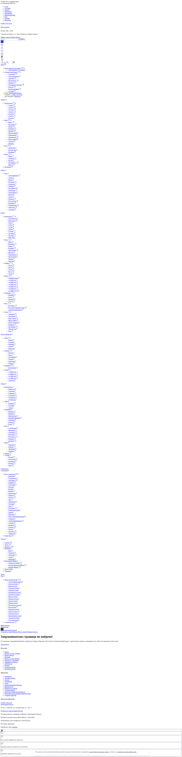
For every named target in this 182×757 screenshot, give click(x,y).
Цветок (8, 351)
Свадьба (12, 78)
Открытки (12, 555)
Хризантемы (13, 205)
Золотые (11, 261)
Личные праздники (12, 72)
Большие (12, 441)
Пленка (11, 422)
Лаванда (11, 495)
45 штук (11, 114)
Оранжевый (13, 135)
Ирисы (11, 194)
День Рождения (14, 76)
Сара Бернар (13, 428)
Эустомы (12, 209)
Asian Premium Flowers (30, 632)
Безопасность (9, 687)
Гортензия (12, 485)
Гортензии (12, 190)
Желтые (11, 252)
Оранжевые (13, 254)
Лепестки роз (13, 218)
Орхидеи (12, 199)
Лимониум (12, 502)
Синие (11, 408)
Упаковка (9, 293)
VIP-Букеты (8, 664)
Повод (3, 64)
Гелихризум (13, 478)
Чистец (11, 529)
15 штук (12, 107)
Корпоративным (10, 15)
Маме (11, 156)
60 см (11, 271)
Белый (11, 126)
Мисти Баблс (13, 320)
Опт (2, 576)
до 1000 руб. (12, 280)
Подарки (8, 548)
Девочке (11, 451)
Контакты (8, 20)
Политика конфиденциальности (15, 692)
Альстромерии (14, 175)
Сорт (7, 312)
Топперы (12, 553)
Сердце (11, 301)
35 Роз (11, 229)
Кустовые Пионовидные (17, 308)
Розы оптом (13, 607)
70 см (11, 274)
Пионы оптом (13, 603)
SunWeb (14, 727)
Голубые (11, 405)
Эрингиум (12, 533)
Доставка (8, 8)
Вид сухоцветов (11, 474)
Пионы (11, 353)
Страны (7, 455)
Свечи (11, 557)
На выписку (13, 80)
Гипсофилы (12, 357)
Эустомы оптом (14, 620)
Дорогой (12, 380)
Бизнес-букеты (9, 655)
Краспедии (12, 493)
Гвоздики (12, 182)
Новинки (9, 547)
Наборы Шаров (14, 567)
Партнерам (8, 11)
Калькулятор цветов (10, 630)
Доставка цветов (10, 678)
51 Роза (11, 231)
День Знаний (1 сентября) (16, 70)
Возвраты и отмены (11, 688)
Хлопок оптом (13, 614)
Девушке (12, 158)
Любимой (12, 449)
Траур (2, 574)
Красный (12, 124)
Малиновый (13, 137)
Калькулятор (9, 569)
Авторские (12, 148)
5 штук (11, 105)
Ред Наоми (13, 327)
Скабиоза (11, 519)
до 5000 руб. (13, 288)
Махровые (12, 430)
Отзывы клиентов (10, 695)
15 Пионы (12, 395)
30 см (11, 265)
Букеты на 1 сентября (11, 660)
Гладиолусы (5, 469)
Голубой (11, 342)
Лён (10, 499)
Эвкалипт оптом (14, 618)
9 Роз (10, 223)
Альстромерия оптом (15, 582)
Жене (11, 165)
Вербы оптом (13, 586)
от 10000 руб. (13, 291)
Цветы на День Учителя (12, 653)
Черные (11, 259)
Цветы (3, 170)
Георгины (12, 184)
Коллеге (11, 160)
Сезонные (12, 432)
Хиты (8, 545)
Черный (11, 143)
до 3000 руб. (13, 284)
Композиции (13, 416)
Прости (12, 87)
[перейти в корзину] (2, 55)
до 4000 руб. (13, 286)
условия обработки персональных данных (99, 752)
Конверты (12, 559)
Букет (11, 297)
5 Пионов (12, 391)
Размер (8, 263)
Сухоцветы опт (11, 622)
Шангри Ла (12, 329)
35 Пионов (12, 400)
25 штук (12, 109)
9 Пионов (12, 393)
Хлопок (11, 359)
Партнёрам (8, 676)
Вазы (10, 551)
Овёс (10, 506)
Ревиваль (12, 325)
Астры (11, 178)
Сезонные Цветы (10, 667)
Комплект (9, 365)
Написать (18, 96)
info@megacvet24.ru (15, 93)
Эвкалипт (12, 207)
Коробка (11, 295)
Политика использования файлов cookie (18, 693)
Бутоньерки (13, 368)
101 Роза (12, 233)
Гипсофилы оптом (15, 592)
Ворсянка (12, 476)
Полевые (12, 152)
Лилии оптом (13, 601)
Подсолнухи (13, 201)
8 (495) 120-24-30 (6, 23)
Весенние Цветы (10, 669)
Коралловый (13, 139)
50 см (11, 269)
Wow (10, 331)
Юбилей (12, 83)
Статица (11, 523)
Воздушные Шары (11, 561)
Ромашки (12, 203)
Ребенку (11, 447)
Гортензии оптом (14, 594)
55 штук (12, 116)
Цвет (7, 120)
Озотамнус (12, 508)
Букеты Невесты (6, 334)
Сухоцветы (4, 470)
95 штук (11, 118)
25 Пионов (12, 397)
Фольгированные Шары (17, 565)
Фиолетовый (13, 133)
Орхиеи (11, 363)
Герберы (11, 186)
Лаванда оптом (13, 599)
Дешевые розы (14, 278)
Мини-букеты (5, 625)
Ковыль (11, 491)
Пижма (11, 512)
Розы (2, 213)
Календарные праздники (14, 68)
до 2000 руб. (13, 282)
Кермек (11, 489)
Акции (8, 453)
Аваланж (12, 314)
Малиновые (13, 250)
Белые (11, 246)
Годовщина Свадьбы (16, 85)
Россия (11, 457)
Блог (6, 17)
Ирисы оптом (13, 596)
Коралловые (13, 257)
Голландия (13, 459)
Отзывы (7, 18)
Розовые (12, 248)
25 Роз (11, 227)
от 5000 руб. (13, 378)
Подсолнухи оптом (15, 605)
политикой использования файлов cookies (126, 752)
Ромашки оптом (14, 609)
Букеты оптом (14, 584)
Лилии (11, 197)
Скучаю (12, 91)
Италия (11, 463)
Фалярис (12, 525)
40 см (11, 267)
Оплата (7, 10)
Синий (11, 141)
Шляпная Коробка (15, 418)
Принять (142, 752)
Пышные (12, 439)
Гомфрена (12, 482)
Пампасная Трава (14, 510)
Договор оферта (10, 690)
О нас (6, 6)
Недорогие (13, 437)
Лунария (11, 504)
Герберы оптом (13, 590)
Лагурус (12, 497)
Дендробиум (13, 192)
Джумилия (12, 316)
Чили (11, 465)
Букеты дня (12, 150)
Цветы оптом (13, 611)
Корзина (11, 299)
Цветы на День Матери (12, 659)
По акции (9, 167)
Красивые (12, 434)
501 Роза (12, 235)
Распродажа (4, 627)
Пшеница (12, 514)
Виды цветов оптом (12, 580)
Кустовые (12, 305)
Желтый (12, 131)
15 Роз (11, 225)
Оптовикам (8, 13)
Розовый (12, 129)
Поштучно (13, 221)
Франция (12, 461)
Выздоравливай (14, 89)
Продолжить (5, 644)
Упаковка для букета (11, 662)
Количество (10, 103)
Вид (7, 146)
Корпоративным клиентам (13, 685)
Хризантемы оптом (15, 616)
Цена (7, 276)
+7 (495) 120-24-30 (16, 94)
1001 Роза (12, 237)
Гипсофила (13, 188)
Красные (12, 244)
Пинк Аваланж (14, 322)
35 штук (12, 112)
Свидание (12, 74)
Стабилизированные (15, 310)
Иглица (11, 487)
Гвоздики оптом (14, 588)
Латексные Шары (15, 563)
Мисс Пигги (13, 318)
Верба (11, 180)
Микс (11, 122)
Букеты (3, 99)
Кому (7, 154)
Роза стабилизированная (17, 516)
